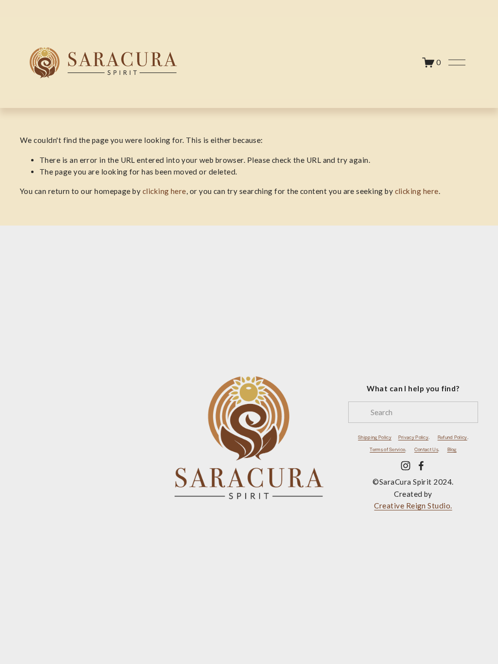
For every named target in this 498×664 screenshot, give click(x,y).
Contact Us (426, 449)
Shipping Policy (374, 437)
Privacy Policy (413, 437)
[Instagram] (405, 466)
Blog (452, 449)
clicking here (164, 191)
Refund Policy (452, 437)
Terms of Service (387, 449)
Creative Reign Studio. (413, 505)
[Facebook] (421, 466)
